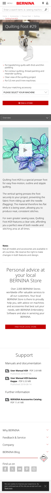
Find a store (26, 103)
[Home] (25, 3)
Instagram (34, 469)
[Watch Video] (25, 150)
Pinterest (26, 469)
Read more (8, 488)
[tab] (25, 431)
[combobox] (25, 92)
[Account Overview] (47, 3)
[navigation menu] (4, 3)
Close (45, 486)
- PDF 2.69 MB (25, 370)
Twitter (12, 469)
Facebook (5, 469)
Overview (7, 117)
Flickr (19, 469)
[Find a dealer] (43, 3)
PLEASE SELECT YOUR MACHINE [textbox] (19, 92)
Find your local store (25, 327)
